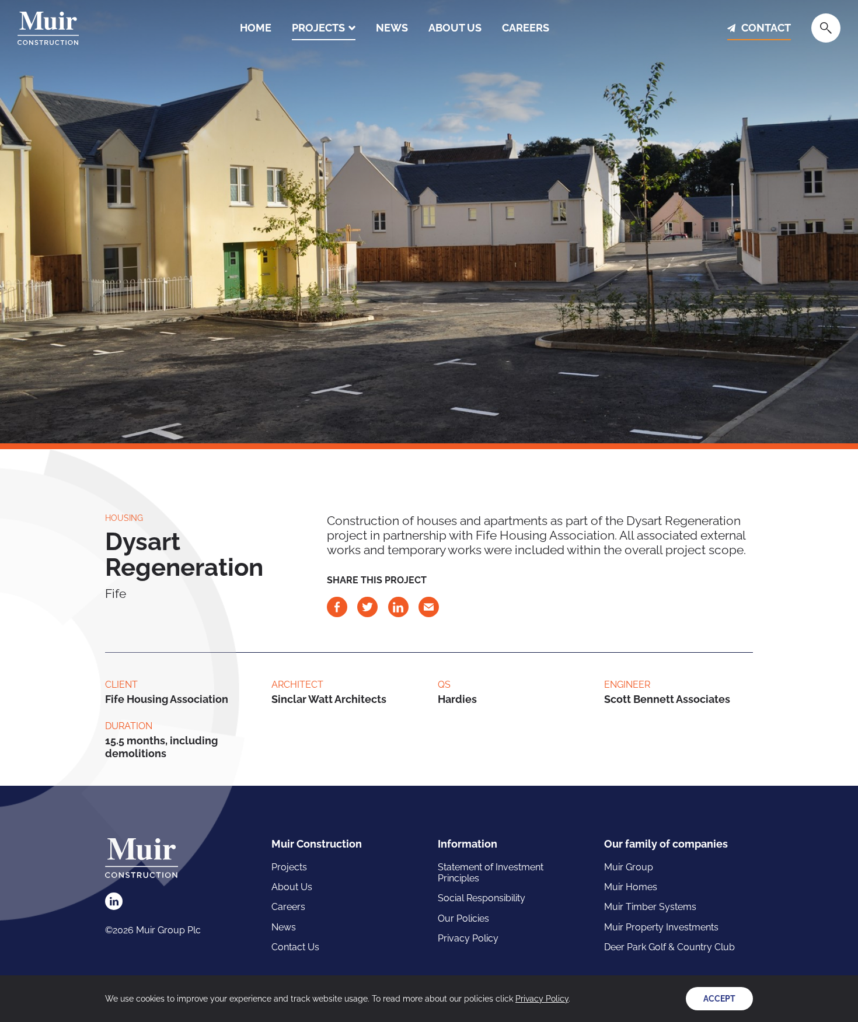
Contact (766, 28)
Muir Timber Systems (650, 906)
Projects (318, 28)
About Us (455, 28)
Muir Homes (630, 886)
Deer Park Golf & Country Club (669, 947)
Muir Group (628, 867)
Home (255, 28)
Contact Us (295, 947)
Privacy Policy (468, 938)
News (392, 28)
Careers (525, 28)
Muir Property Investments (661, 927)
